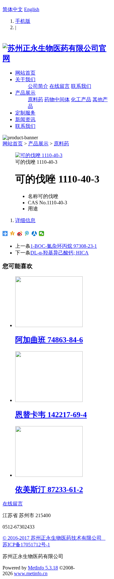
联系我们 (81, 86)
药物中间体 (57, 99)
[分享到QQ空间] (12, 233)
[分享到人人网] (34, 233)
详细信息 (25, 220)
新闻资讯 (25, 119)
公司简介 (38, 86)
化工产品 (81, 99)
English (31, 9)
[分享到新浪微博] (19, 233)
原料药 (35, 99)
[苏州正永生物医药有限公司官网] (57, 58)
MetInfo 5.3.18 (43, 567)
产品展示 (25, 92)
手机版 (22, 21)
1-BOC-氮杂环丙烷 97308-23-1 (63, 246)
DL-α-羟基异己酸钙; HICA (59, 252)
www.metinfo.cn (31, 573)
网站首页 (25, 73)
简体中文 (13, 9)
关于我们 (25, 79)
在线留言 (59, 86)
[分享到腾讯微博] (27, 233)
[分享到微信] (41, 233)
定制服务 (25, 112)
